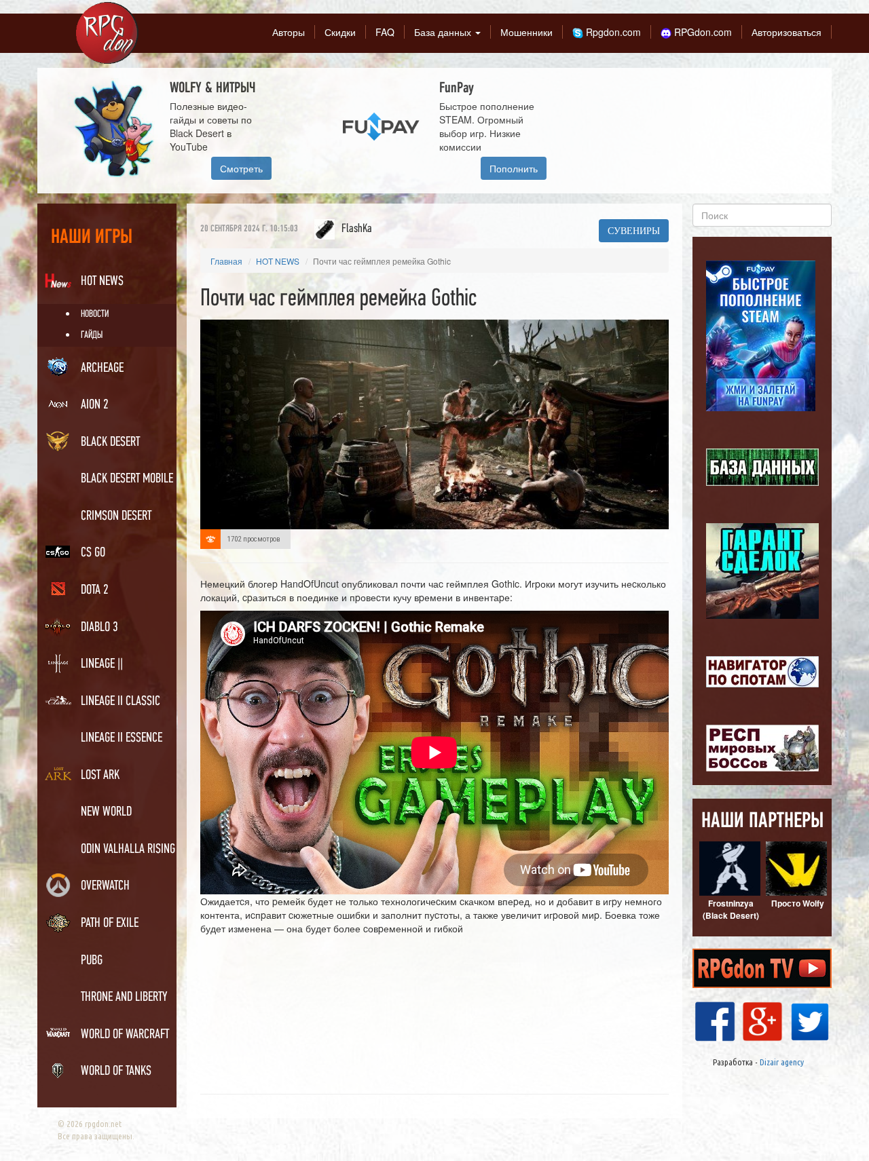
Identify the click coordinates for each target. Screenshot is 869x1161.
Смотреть (241, 168)
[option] (439, 130)
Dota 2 (95, 590)
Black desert (110, 442)
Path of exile (109, 923)
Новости (95, 314)
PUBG (92, 961)
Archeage (102, 368)
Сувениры (634, 230)
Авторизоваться (786, 32)
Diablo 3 (99, 627)
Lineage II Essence (121, 738)
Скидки (340, 32)
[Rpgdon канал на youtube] (762, 966)
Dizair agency (782, 1062)
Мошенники (526, 32)
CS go (93, 553)
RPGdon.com (701, 32)
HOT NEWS (102, 281)
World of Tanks (116, 1071)
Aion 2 (95, 405)
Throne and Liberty (124, 997)
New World (106, 812)
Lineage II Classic (120, 701)
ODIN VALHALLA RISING (128, 849)
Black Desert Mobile (127, 479)
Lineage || (102, 664)
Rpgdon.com (612, 32)
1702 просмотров (253, 539)
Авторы (288, 32)
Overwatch (105, 886)
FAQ (384, 32)
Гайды (92, 335)
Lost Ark (100, 775)
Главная (226, 261)
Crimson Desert (116, 516)
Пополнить (513, 168)
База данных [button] (444, 32)
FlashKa (356, 229)
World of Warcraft (125, 1035)
